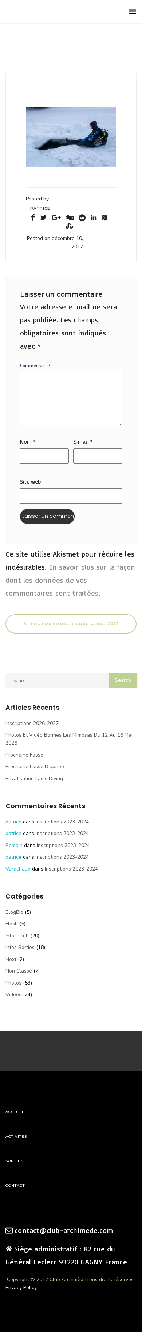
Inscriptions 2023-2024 (62, 821)
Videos (13, 994)
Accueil (14, 1111)
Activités (16, 1136)
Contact (15, 1185)
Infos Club (17, 935)
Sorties (14, 1160)
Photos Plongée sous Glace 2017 (73, 623)
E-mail (83, 441)
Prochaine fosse (24, 754)
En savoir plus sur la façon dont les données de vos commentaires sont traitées (70, 580)
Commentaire (35, 365)
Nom (28, 441)
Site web (30, 481)
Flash (11, 923)
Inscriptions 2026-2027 (32, 723)
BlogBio (14, 912)
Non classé (18, 971)
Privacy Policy (21, 1287)
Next (10, 959)
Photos (13, 982)
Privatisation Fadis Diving (34, 778)
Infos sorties (20, 947)
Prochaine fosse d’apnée (34, 766)
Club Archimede (43, 12)
